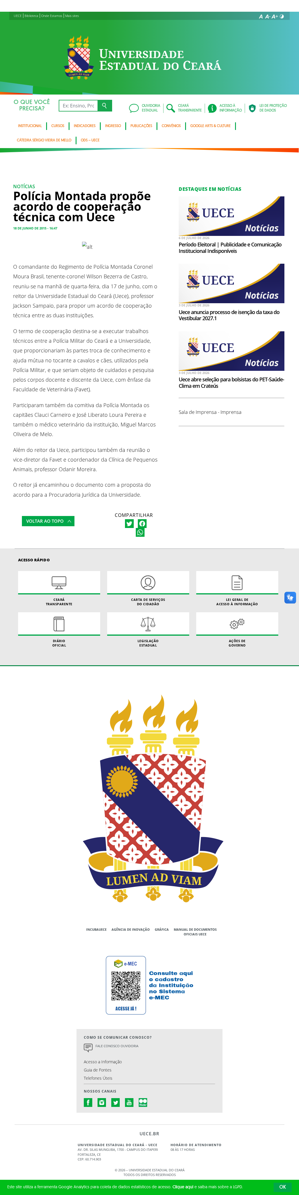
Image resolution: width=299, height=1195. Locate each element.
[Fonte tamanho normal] (260, 16)
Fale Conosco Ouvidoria (116, 1046)
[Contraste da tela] (281, 16)
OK (282, 1187)
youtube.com (129, 1102)
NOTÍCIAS (24, 186)
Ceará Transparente (59, 601)
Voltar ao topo (45, 521)
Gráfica (162, 929)
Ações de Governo (237, 643)
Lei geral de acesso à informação (237, 601)
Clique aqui (183, 1187)
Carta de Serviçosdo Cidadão (148, 601)
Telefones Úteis (98, 1078)
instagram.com (102, 1102)
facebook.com (88, 1102)
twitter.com (115, 1102)
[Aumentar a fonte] (274, 16)
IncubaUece (96, 929)
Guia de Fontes (98, 1070)
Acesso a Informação (103, 1061)
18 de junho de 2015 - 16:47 (35, 228)
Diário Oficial (59, 643)
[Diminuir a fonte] (267, 16)
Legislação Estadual (148, 643)
